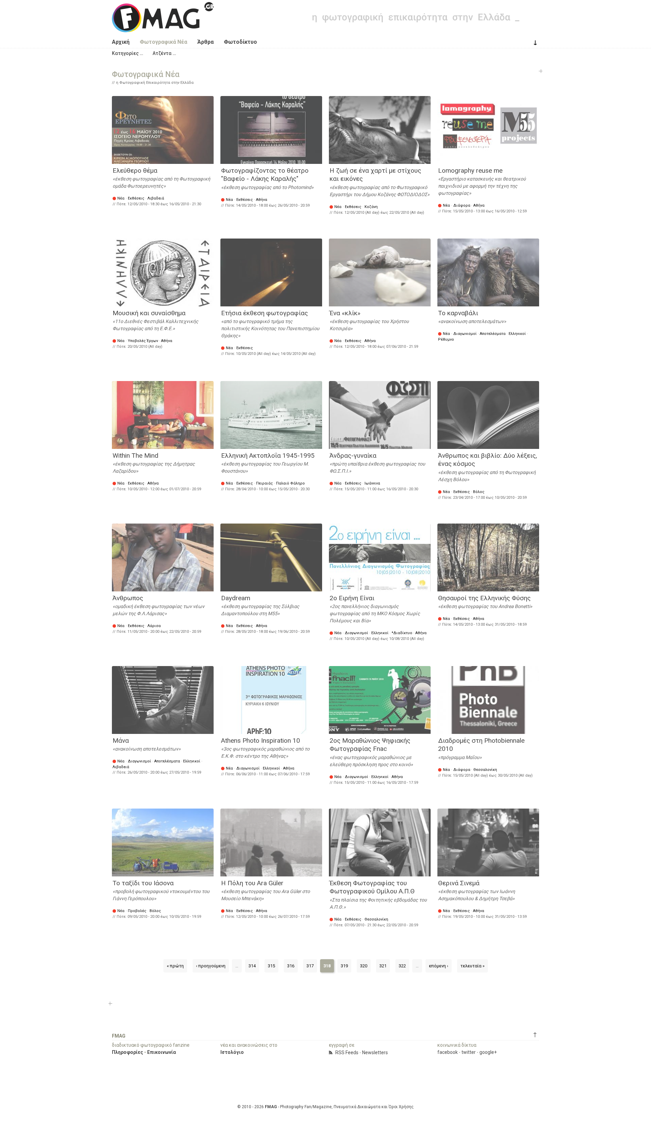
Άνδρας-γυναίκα (353, 455)
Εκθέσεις (136, 198)
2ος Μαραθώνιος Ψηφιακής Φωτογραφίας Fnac (370, 745)
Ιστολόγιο (232, 1052)
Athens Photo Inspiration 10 (260, 740)
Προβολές (137, 911)
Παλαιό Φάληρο (290, 483)
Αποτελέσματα (493, 333)
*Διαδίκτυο (402, 633)
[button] (127, 53)
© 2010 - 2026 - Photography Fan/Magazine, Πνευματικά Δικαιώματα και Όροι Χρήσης (325, 1106)
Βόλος (479, 492)
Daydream (235, 598)
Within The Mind (135, 455)
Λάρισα (154, 626)
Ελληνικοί (517, 333)
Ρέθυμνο (446, 339)
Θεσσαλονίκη (485, 770)
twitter (468, 1052)
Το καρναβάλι (458, 313)
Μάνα (121, 740)
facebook (447, 1052)
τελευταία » (472, 965)
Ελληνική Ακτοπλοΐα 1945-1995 (268, 455)
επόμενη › (438, 965)
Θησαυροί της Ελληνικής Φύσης (484, 598)
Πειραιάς (264, 483)
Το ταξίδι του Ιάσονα (143, 883)
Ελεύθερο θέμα (135, 170)
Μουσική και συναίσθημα (149, 313)
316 (290, 965)
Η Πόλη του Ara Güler (252, 883)
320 (363, 965)
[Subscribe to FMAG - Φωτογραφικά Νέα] (331, 1052)
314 (252, 965)
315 (271, 965)
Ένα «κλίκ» (345, 313)
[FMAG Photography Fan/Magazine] (163, 27)
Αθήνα (261, 199)
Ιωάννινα (372, 483)
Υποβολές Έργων (143, 341)
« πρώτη (175, 965)
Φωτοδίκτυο (240, 42)
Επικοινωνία (161, 1052)
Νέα (120, 198)
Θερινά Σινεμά (458, 883)
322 (402, 965)
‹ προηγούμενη (210, 965)
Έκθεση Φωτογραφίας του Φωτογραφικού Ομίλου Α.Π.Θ (372, 887)
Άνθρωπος (128, 598)
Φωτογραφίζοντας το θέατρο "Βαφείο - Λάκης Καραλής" (265, 175)
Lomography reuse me (470, 170)
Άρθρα (205, 42)
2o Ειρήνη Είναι (352, 598)
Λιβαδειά (155, 198)
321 (383, 965)
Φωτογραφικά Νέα (163, 42)
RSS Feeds (346, 1052)
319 (344, 965)
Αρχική (121, 42)
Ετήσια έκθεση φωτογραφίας (264, 313)
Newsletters (375, 1052)
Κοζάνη (371, 207)
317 (310, 965)
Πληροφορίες (127, 1052)
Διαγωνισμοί (465, 333)
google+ (488, 1052)
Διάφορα (461, 205)
